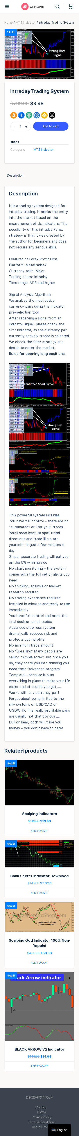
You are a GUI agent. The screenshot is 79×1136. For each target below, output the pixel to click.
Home (8, 22)
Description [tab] (15, 175)
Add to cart (51, 126)
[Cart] (71, 6)
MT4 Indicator (26, 22)
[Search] (58, 6)
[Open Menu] (7, 6)
